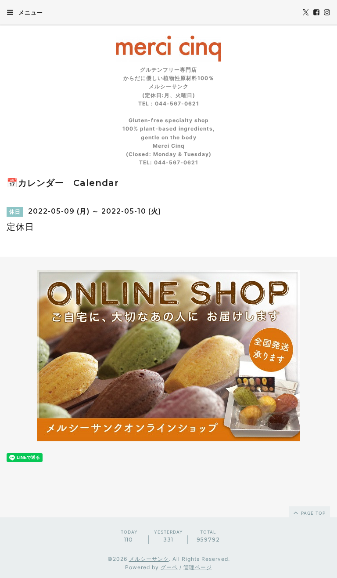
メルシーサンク (149, 559)
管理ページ (197, 567)
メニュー (30, 12)
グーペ (169, 567)
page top (312, 513)
